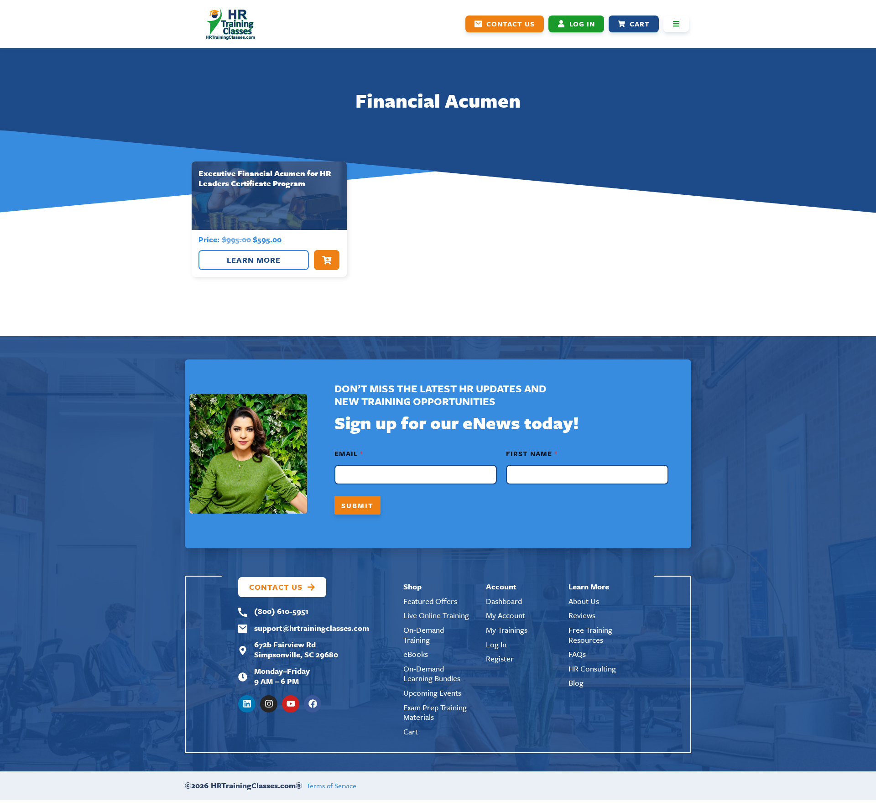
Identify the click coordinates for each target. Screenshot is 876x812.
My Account (505, 615)
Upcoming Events (432, 692)
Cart (410, 731)
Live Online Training (436, 615)
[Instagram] (268, 704)
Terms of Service (331, 786)
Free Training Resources (590, 634)
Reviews (581, 615)
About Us (583, 601)
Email (348, 453)
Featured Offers (430, 601)
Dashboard (504, 601)
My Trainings (506, 629)
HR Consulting (592, 668)
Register (500, 658)
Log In (496, 644)
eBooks (415, 654)
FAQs (577, 654)
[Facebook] (312, 704)
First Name (531, 453)
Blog (576, 682)
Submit (357, 505)
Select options (326, 260)
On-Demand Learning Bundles (431, 673)
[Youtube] (290, 704)
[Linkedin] (247, 704)
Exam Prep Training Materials (435, 712)
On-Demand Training (423, 634)
